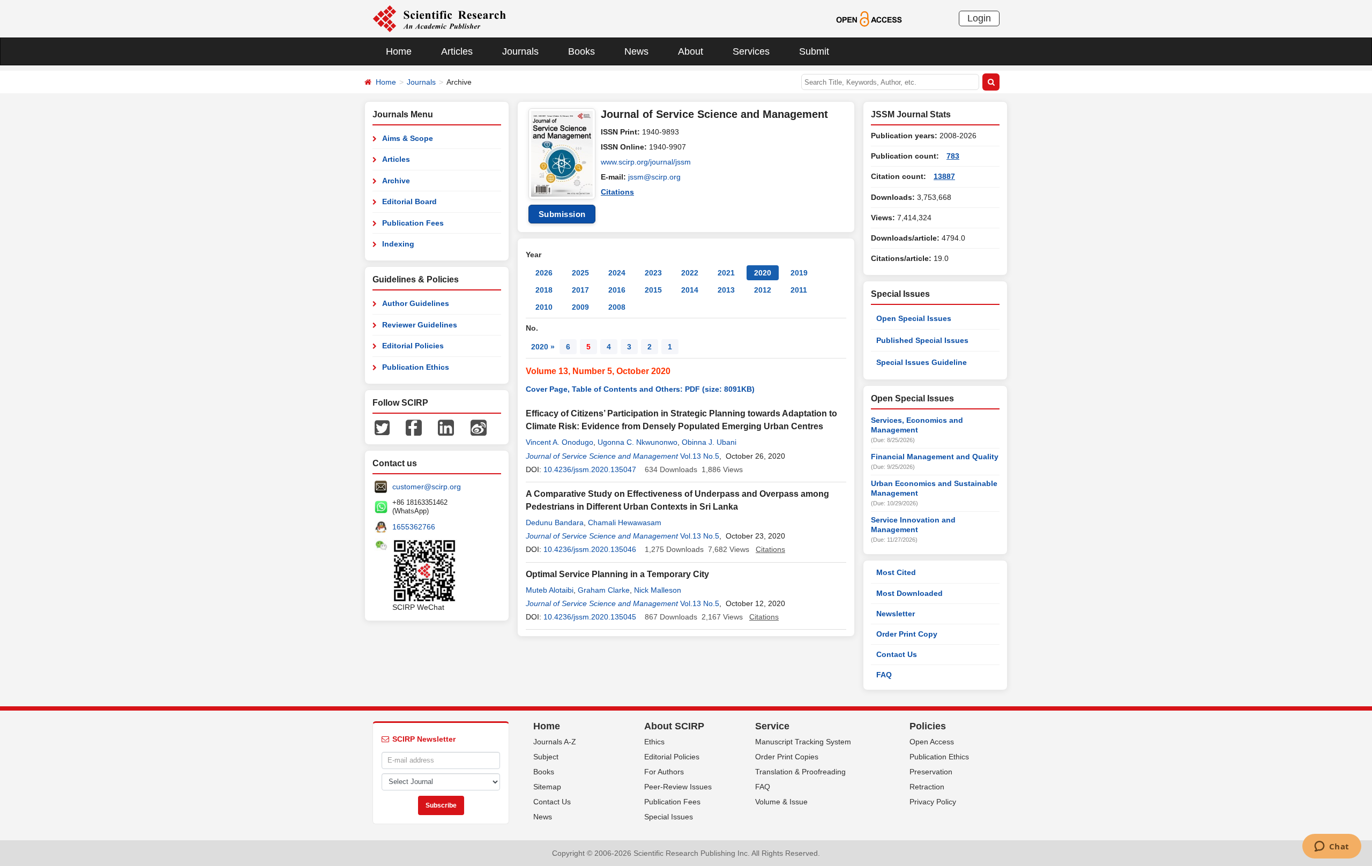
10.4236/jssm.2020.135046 (589, 549)
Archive (396, 180)
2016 (616, 290)
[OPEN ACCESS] (869, 18)
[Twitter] (382, 427)
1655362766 (413, 526)
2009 (580, 307)
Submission (562, 214)
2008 (616, 307)
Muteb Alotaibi (549, 590)
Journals (520, 51)
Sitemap (547, 786)
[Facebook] (414, 427)
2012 (762, 290)
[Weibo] (479, 427)
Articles (457, 51)
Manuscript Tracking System (803, 741)
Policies (927, 726)
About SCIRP (674, 726)
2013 (726, 290)
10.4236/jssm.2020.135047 (589, 469)
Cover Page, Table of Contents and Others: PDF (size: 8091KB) (640, 389)
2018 (544, 290)
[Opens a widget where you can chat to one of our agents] (1331, 847)
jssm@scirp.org (654, 177)
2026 (544, 272)
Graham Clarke (604, 590)
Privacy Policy (932, 801)
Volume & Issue (781, 801)
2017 (580, 290)
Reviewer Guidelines (419, 324)
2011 (799, 290)
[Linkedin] (446, 427)
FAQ (884, 674)
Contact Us (896, 654)
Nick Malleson (657, 590)
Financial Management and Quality (934, 456)
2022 (689, 272)
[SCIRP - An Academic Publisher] (439, 18)
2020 (762, 272)
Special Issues (668, 816)
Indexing (398, 244)
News (636, 51)
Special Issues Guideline (921, 362)
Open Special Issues (913, 318)
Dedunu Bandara (555, 522)
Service (772, 726)
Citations (617, 192)
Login (979, 18)
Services (751, 51)
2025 (580, 272)
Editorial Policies (413, 345)
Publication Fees (413, 223)
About (690, 51)
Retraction (926, 786)
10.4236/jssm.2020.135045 (589, 617)
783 (952, 156)
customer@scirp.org (426, 486)
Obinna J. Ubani (709, 442)
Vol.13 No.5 (699, 456)
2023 (653, 272)
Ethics (654, 741)
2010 (544, 307)
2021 (726, 272)
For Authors (664, 771)
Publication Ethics (415, 367)
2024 (616, 272)
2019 (799, 272)
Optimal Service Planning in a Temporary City (617, 574)
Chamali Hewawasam (624, 522)
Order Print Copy (906, 634)
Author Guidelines (415, 303)
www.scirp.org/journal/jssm (646, 162)
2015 (653, 290)
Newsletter (895, 613)
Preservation (930, 771)
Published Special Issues (922, 340)
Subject (545, 756)
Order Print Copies (786, 756)
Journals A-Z (554, 741)
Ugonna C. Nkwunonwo (637, 442)
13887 (944, 176)
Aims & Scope (407, 138)
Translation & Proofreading (800, 771)
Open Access (931, 741)
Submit (814, 51)
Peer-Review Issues (678, 786)
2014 (689, 290)
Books (581, 51)
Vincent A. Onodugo (559, 442)
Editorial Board (409, 201)
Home (399, 51)
